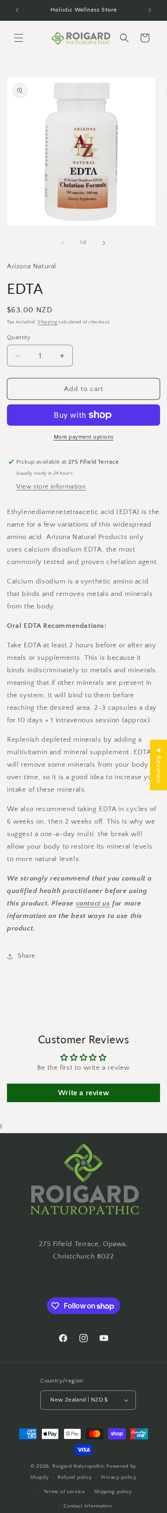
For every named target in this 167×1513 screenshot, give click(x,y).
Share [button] (26, 956)
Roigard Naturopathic (78, 1466)
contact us (93, 903)
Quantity (19, 337)
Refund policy (75, 1477)
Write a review (83, 1093)
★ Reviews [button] (158, 765)
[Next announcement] (150, 10)
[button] (18, 38)
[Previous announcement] (17, 10)
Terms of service (64, 1491)
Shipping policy (113, 1491)
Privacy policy (119, 1477)
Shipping (48, 322)
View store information (51, 486)
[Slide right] (104, 243)
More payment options (84, 437)
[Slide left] (63, 243)
